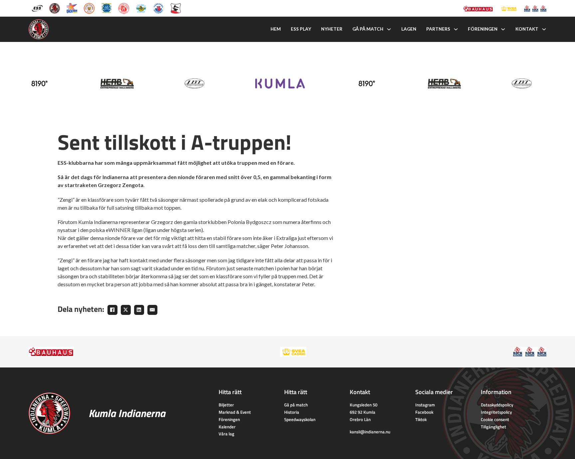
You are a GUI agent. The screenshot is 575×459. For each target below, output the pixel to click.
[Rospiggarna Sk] (123, 8)
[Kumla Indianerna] (54, 8)
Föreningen (482, 29)
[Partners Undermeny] (456, 29)
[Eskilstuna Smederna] (175, 8)
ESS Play (301, 29)
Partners (438, 29)
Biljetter (226, 404)
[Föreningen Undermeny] (503, 29)
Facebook (424, 412)
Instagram (425, 404)
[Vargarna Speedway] (158, 8)
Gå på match (367, 29)
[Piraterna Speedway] (106, 8)
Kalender (227, 426)
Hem (276, 29)
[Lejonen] (89, 8)
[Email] (152, 310)
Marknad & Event (235, 412)
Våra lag (226, 433)
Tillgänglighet (493, 426)
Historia (291, 412)
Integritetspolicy (496, 412)
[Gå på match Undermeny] (389, 29)
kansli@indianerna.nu (370, 431)
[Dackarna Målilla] (72, 8)
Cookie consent (495, 419)
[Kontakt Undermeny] (544, 29)
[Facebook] (112, 310)
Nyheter (331, 29)
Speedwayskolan (299, 419)
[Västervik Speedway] (141, 8)
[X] (126, 310)
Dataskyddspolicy (497, 404)
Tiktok (421, 419)
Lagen (408, 29)
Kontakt (526, 29)
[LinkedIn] (139, 310)
